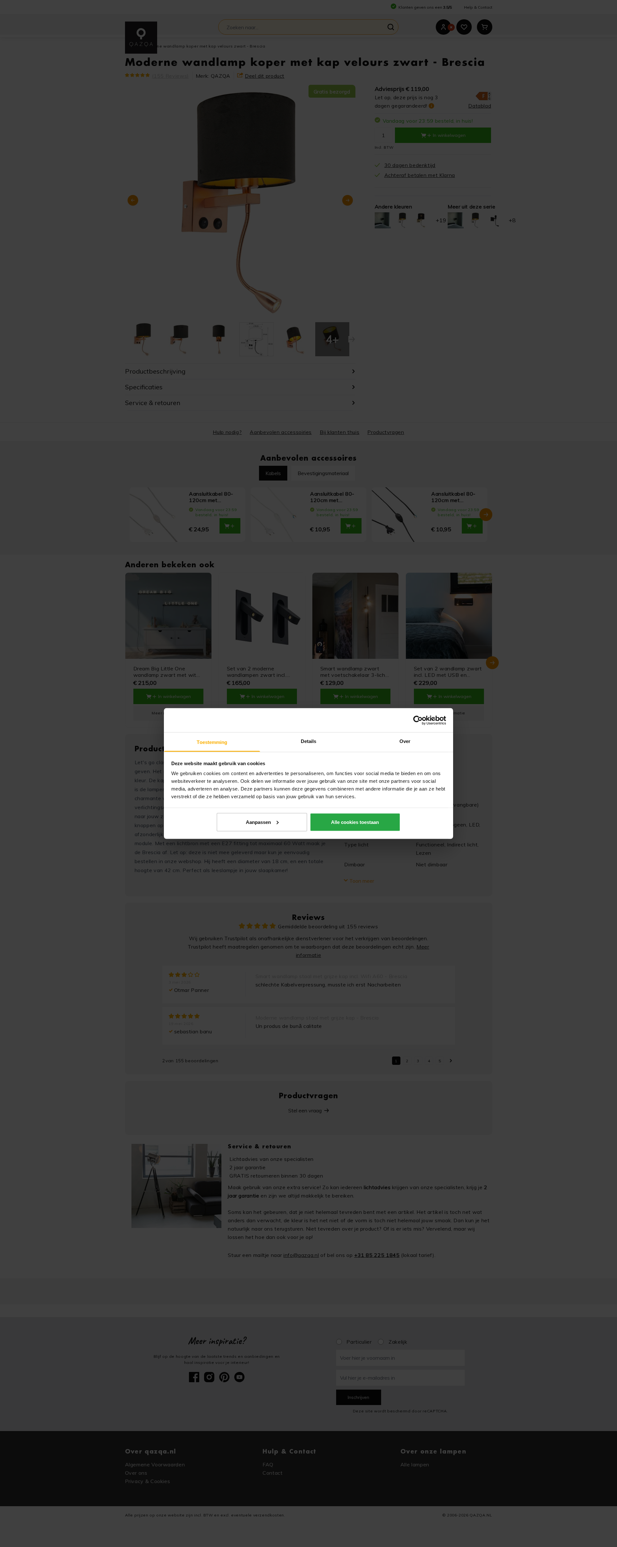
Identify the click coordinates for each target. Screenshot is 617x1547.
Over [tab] (404, 741)
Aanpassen (258, 822)
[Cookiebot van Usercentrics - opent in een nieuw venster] (418, 720)
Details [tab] (309, 741)
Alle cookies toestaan (355, 822)
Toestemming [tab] (212, 742)
